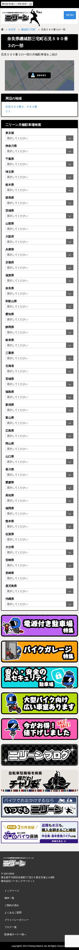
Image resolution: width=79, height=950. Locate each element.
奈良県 (12, 29)
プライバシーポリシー (16, 919)
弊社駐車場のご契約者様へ (15, 4)
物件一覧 (9, 898)
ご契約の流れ (11, 905)
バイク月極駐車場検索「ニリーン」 (18, 862)
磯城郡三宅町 (28, 29)
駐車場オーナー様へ (15, 934)
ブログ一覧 (10, 927)
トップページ (11, 890)
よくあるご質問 (12, 912)
